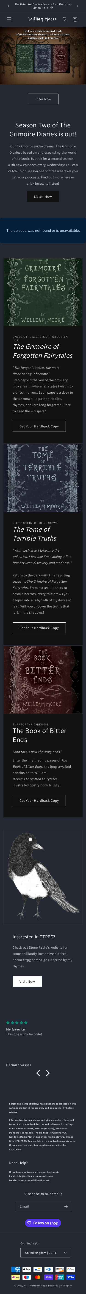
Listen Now (43, 196)
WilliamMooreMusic (35, 1285)
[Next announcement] (77, 6)
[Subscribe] (66, 1206)
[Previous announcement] (8, 6)
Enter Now (43, 99)
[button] (9, 19)
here (67, 177)
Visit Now (27, 981)
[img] (43, 1022)
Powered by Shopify (60, 1285)
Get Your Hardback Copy (39, 426)
